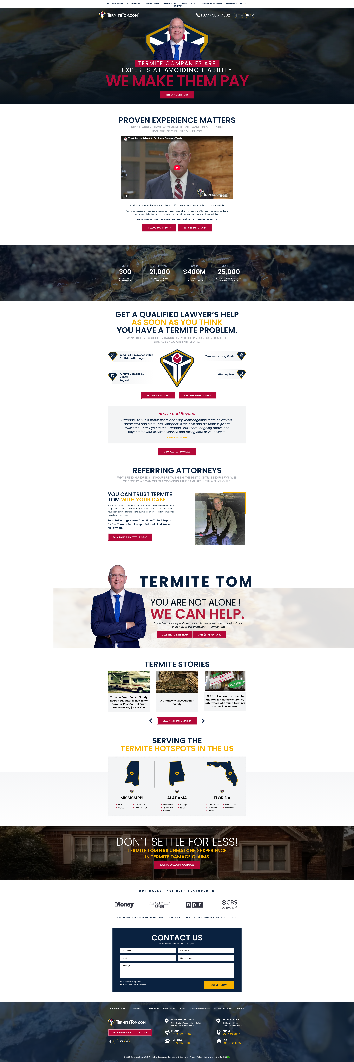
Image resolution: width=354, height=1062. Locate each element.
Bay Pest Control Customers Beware (177, 691)
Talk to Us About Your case (130, 537)
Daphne (166, 810)
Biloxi (120, 804)
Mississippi (131, 798)
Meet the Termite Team (175, 634)
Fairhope (183, 804)
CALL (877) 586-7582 (209, 634)
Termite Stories (170, 3)
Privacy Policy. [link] (196, 1057)
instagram (252, 15)
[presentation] (150, 720)
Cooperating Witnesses (211, 3)
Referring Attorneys (235, 3)
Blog (193, 3)
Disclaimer (124, 981)
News (184, 3)
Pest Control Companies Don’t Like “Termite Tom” (129, 691)
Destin (211, 810)
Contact (178, 6)
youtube (247, 15)
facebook (236, 15)
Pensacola (229, 807)
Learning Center (151, 3)
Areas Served (133, 3)
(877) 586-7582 (215, 15)
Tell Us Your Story (177, 94)
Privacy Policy (135, 981)
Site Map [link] (184, 1057)
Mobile (183, 808)
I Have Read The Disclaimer (134, 985)
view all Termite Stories (177, 720)
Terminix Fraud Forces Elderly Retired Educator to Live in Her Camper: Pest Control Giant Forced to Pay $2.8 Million (225, 691)
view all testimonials (177, 451)
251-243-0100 (231, 1034)
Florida (222, 798)
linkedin (241, 15)
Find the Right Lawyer (197, 395)
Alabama (177, 798)
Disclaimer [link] (172, 1057)
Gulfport (121, 808)
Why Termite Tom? (114, 3)
